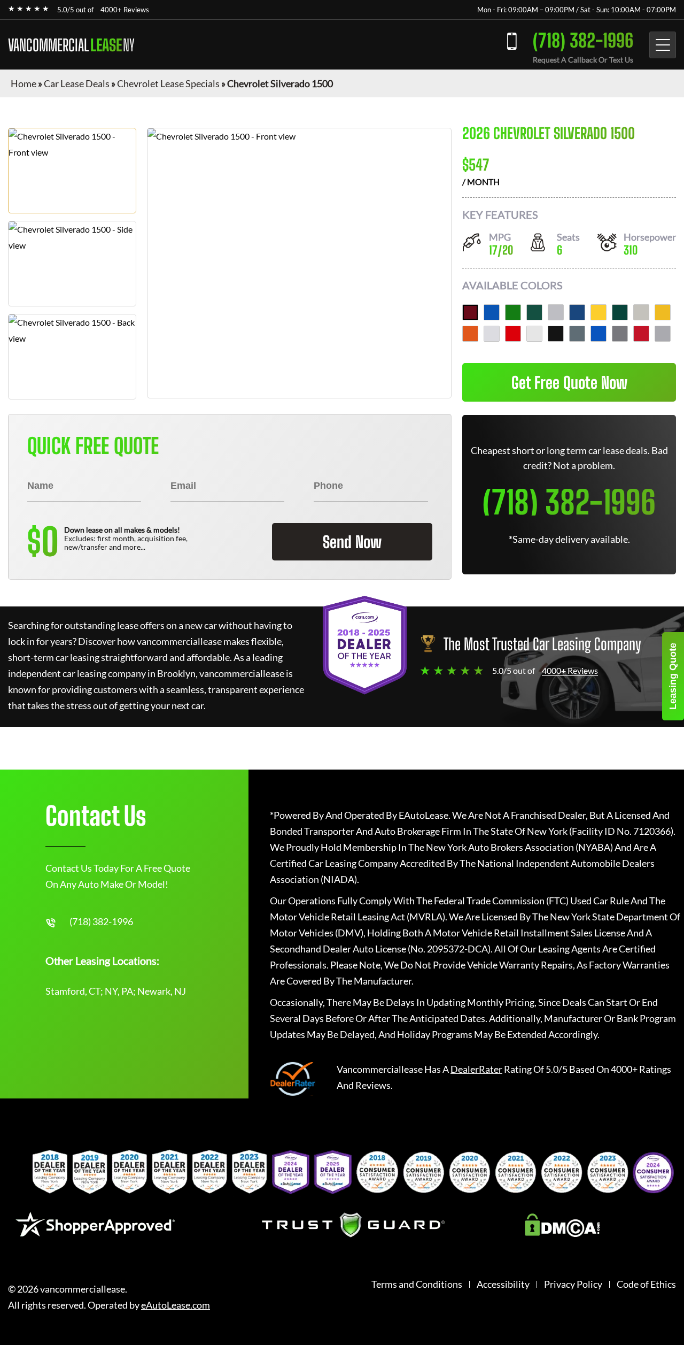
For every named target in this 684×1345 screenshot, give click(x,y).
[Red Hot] (513, 333)
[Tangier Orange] (470, 333)
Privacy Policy (573, 1284)
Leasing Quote (672, 676)
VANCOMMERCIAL (71, 45)
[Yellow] (598, 312)
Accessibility (503, 1284)
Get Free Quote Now (569, 382)
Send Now (352, 541)
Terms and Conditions (416, 1284)
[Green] (513, 312)
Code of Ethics (646, 1284)
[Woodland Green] (619, 312)
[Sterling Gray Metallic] (662, 333)
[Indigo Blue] (577, 312)
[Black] (555, 333)
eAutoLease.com (175, 1305)
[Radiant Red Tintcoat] (641, 333)
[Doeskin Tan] (641, 312)
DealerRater (476, 1069)
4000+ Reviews (124, 9)
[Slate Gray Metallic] (619, 333)
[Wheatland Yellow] (662, 312)
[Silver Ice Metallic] (555, 312)
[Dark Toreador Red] (470, 312)
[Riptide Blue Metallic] (598, 333)
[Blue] (491, 312)
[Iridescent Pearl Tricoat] (491, 333)
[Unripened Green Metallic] (534, 312)
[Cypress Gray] (577, 333)
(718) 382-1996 (583, 40)
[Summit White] (534, 333)
